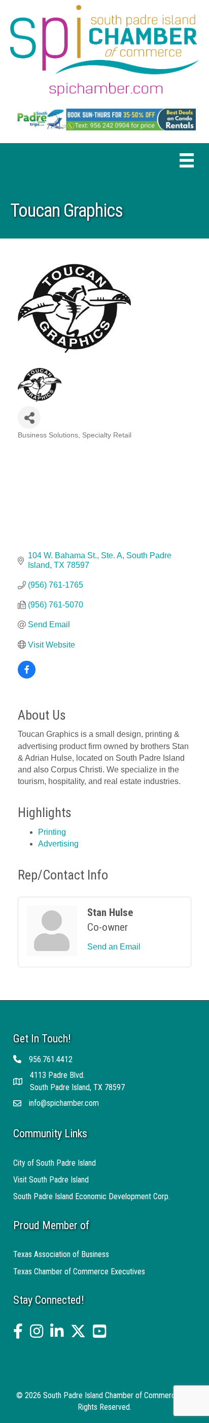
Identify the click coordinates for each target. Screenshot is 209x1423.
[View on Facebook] (27, 675)
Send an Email (114, 946)
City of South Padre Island (54, 1163)
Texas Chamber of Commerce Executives (79, 1271)
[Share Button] (29, 417)
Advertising (58, 843)
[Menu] (186, 160)
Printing (52, 832)
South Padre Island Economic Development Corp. (91, 1196)
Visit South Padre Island (51, 1179)
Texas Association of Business (61, 1254)
